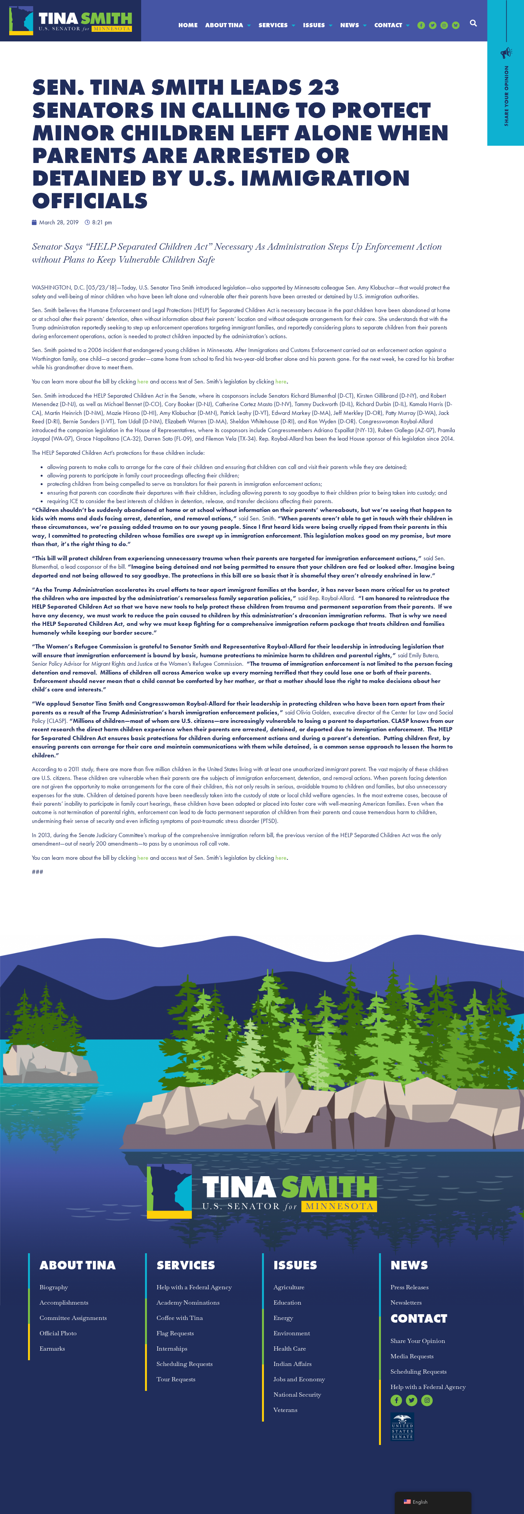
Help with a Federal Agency (194, 1287)
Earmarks (52, 1348)
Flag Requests (175, 1333)
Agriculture (289, 1287)
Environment (292, 1333)
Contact (388, 25)
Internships (172, 1348)
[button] (473, 22)
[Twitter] (433, 25)
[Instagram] (444, 25)
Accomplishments (64, 1302)
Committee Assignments (73, 1318)
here (142, 381)
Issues (314, 25)
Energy (283, 1318)
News (349, 25)
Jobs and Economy (299, 1379)
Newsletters (406, 1302)
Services (273, 25)
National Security (297, 1395)
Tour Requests (176, 1379)
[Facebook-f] (421, 25)
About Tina (224, 25)
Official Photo (58, 1333)
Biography (54, 1287)
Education (288, 1302)
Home (188, 25)
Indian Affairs (292, 1364)
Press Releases (409, 1287)
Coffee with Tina (180, 1318)
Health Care (290, 1348)
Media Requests (412, 1356)
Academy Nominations (188, 1302)
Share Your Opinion (418, 1341)
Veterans (285, 1410)
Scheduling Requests (185, 1364)
